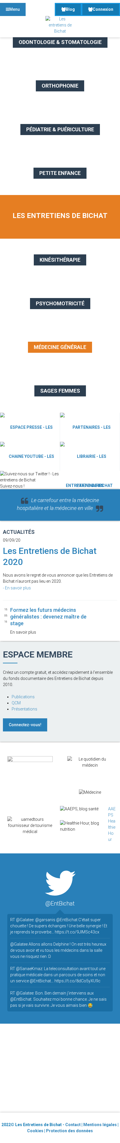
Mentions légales (100, 1124)
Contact (73, 1124)
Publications (23, 696)
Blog (70, 9)
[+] (105, 608)
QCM (16, 703)
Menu (14, 9)
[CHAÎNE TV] (30, 456)
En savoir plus (18, 588)
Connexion (103, 9)
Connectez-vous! (25, 724)
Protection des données (69, 1130)
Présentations (24, 709)
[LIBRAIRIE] (90, 456)
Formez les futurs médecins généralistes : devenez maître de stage (48, 616)
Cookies (35, 1130)
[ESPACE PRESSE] (30, 427)
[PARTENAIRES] (90, 427)
